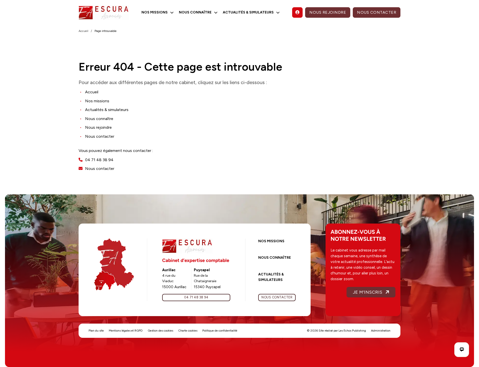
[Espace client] (297, 12)
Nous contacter (376, 12)
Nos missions (271, 241)
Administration (380, 330)
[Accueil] (104, 12)
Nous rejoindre (327, 12)
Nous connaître (274, 257)
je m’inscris (367, 292)
